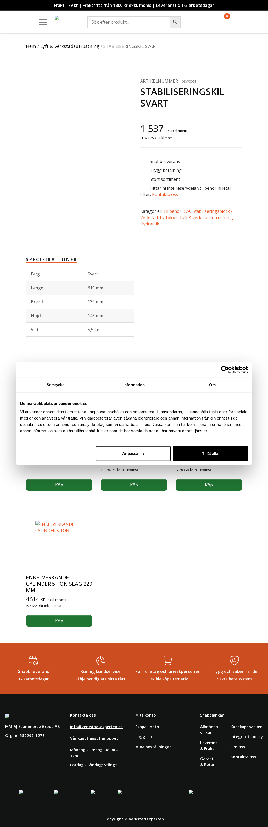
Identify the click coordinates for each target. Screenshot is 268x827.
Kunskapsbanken (247, 726)
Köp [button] (59, 485)
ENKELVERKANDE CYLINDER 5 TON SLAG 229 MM (59, 583)
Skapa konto (147, 726)
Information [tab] (134, 385)
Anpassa (130, 453)
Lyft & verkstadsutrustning (69, 46)
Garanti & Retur (207, 761)
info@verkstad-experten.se (96, 726)
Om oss (238, 746)
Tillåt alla (210, 453)
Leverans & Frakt (208, 745)
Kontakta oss (165, 194)
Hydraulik (149, 224)
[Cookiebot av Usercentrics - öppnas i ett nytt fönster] (225, 370)
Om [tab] (212, 385)
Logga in (143, 736)
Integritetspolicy (247, 736)
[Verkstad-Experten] (67, 18)
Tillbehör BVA (177, 211)
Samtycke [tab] (56, 385)
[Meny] (43, 21)
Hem (31, 46)
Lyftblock (169, 217)
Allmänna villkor (209, 729)
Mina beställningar (153, 746)
